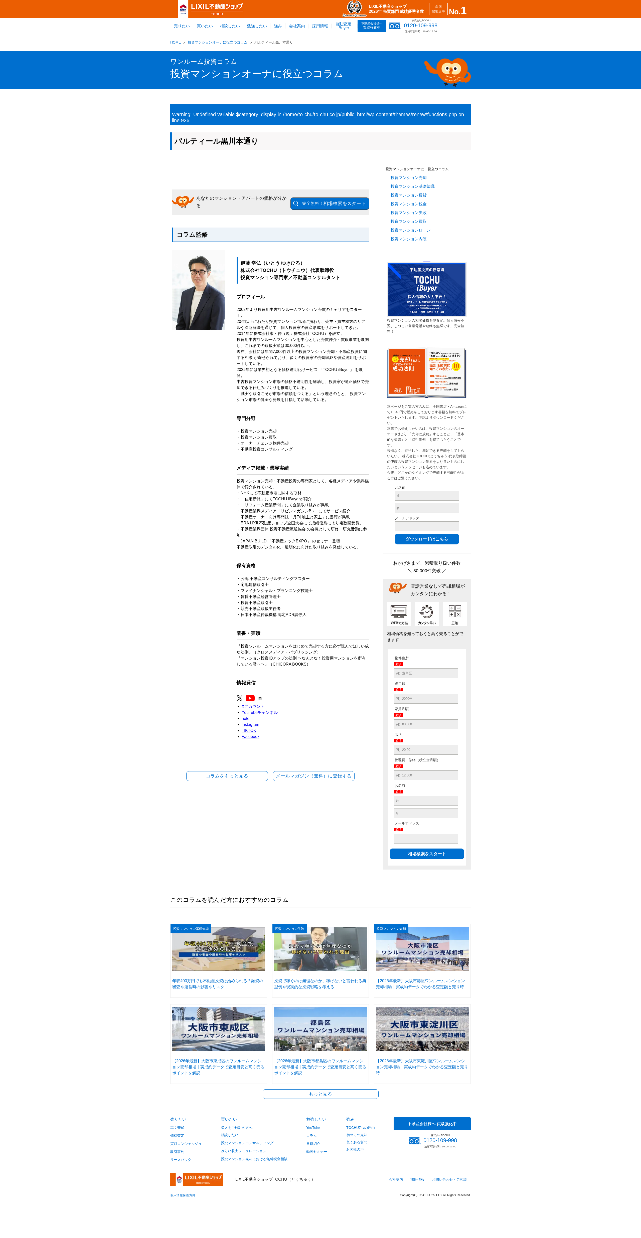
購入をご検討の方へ (236, 1127)
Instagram (250, 724)
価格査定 (177, 1135)
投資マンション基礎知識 (413, 186)
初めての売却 (356, 1135)
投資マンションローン (411, 230)
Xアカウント (253, 706)
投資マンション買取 (409, 221)
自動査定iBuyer (343, 26)
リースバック (180, 1159)
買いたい (205, 26)
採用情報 (320, 26)
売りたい (182, 26)
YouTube (313, 1127)
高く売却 (177, 1127)
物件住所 (402, 658)
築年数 (400, 683)
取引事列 (177, 1151)
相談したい (230, 26)
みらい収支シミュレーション (243, 1151)
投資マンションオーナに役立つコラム (217, 42)
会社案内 (297, 26)
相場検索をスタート (334, 203)
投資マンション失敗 (409, 213)
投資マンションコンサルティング (247, 1143)
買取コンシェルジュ (186, 1143)
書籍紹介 (313, 1143)
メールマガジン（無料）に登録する (314, 775)
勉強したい (257, 26)
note (245, 718)
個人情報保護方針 (183, 1195)
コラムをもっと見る (227, 775)
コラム (311, 1135)
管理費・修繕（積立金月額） (417, 760)
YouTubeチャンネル (260, 712)
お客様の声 (355, 1149)
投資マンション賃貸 (409, 195)
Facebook (250, 736)
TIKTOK (249, 730)
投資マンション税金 (409, 204)
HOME (175, 42)
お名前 (400, 488)
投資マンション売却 (409, 177)
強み (278, 26)
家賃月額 (402, 709)
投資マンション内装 (409, 239)
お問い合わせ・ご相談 (449, 1179)
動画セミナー (316, 1151)
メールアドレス (407, 518)
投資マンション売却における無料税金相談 (254, 1159)
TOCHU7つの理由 (360, 1127)
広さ (398, 734)
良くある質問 (356, 1142)
